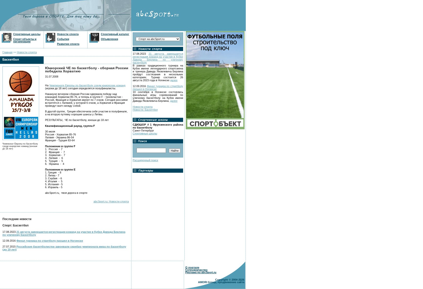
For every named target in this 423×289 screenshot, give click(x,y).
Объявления (109, 39)
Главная (7, 52)
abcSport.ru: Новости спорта (111, 201)
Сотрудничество (196, 269)
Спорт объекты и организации (24, 40)
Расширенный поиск (145, 160)
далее (173, 80)
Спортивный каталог (115, 34)
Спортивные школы (26, 34)
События (63, 39)
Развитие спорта (68, 43)
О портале (192, 267)
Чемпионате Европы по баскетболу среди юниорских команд (87, 85)
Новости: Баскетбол (145, 109)
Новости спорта (68, 34)
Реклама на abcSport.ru (200, 272)
